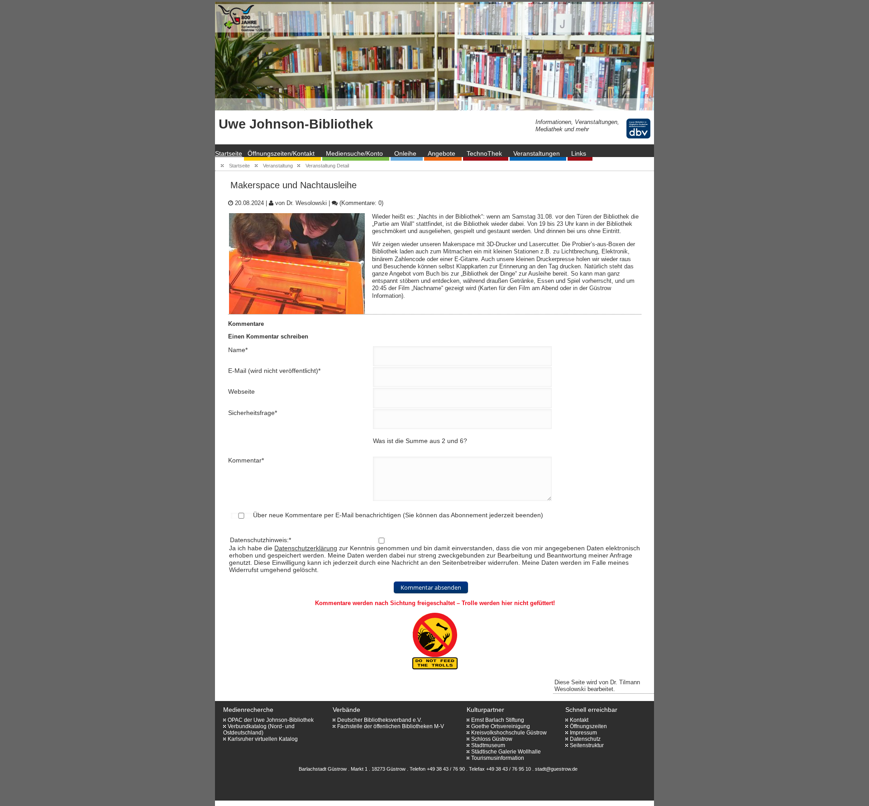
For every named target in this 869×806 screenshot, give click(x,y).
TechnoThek (484, 153)
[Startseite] (269, 56)
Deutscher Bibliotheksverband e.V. (379, 720)
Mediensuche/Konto (354, 153)
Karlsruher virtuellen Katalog (263, 739)
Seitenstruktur (587, 745)
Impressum (583, 733)
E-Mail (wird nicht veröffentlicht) (274, 370)
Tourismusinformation (497, 758)
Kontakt (579, 720)
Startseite (228, 153)
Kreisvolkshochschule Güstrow (509, 733)
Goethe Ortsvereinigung (500, 726)
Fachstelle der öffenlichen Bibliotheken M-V (390, 726)
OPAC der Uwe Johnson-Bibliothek (271, 720)
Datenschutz (585, 739)
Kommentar (246, 460)
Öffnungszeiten (588, 726)
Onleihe (405, 153)
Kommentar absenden (431, 587)
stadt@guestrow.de (556, 769)
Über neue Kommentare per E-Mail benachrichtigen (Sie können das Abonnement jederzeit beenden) (398, 515)
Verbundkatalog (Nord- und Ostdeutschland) (259, 729)
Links (578, 153)
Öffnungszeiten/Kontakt (281, 153)
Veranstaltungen (536, 153)
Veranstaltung (278, 165)
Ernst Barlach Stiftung (497, 720)
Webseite (241, 391)
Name (238, 349)
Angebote (441, 153)
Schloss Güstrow (491, 739)
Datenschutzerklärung (305, 548)
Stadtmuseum (488, 745)
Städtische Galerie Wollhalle (506, 752)
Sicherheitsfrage (252, 412)
